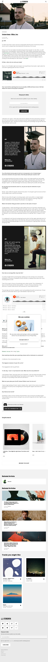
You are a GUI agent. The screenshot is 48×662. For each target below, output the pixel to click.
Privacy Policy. (33, 335)
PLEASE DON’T (24, 344)
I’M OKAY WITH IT (24, 340)
